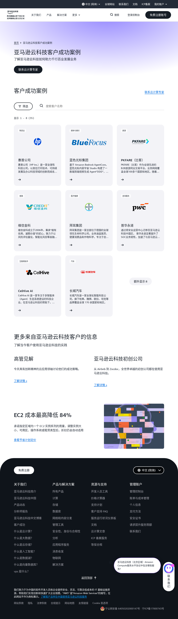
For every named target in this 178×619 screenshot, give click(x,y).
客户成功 (19, 524)
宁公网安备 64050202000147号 (122, 608)
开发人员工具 (99, 491)
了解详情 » (20, 380)
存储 (55, 504)
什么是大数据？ (23, 538)
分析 (55, 538)
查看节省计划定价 (25, 440)
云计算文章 (98, 531)
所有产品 (58, 491)
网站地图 (69, 602)
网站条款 (19, 602)
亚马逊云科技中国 (25, 498)
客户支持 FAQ (99, 511)
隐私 (30, 602)
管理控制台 (137, 491)
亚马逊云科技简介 (25, 491)
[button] (36, 15)
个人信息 (135, 504)
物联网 (56, 558)
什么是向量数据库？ (26, 564)
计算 (55, 498)
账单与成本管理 (139, 498)
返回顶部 (86, 578)
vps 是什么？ (22, 571)
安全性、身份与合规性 (66, 531)
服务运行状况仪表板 (103, 518)
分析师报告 (21, 511)
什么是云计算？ (23, 531)
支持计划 (96, 504)
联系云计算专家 (154, 92)
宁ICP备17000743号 (153, 608)
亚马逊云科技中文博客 (28, 518)
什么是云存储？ (23, 544)
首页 (16, 42)
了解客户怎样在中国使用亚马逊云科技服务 (64, 596)
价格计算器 (98, 498)
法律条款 (42, 602)
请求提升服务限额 (141, 524)
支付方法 (135, 511)
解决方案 (58, 564)
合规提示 (55, 602)
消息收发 (58, 551)
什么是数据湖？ (23, 558)
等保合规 (96, 544)
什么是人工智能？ (25, 551)
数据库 (56, 511)
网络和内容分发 (62, 518)
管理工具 (58, 524)
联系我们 (135, 531)
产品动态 (19, 504)
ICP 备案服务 (99, 538)
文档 (94, 524)
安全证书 (135, 518)
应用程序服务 (60, 544)
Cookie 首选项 (100, 602)
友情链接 (83, 602)
